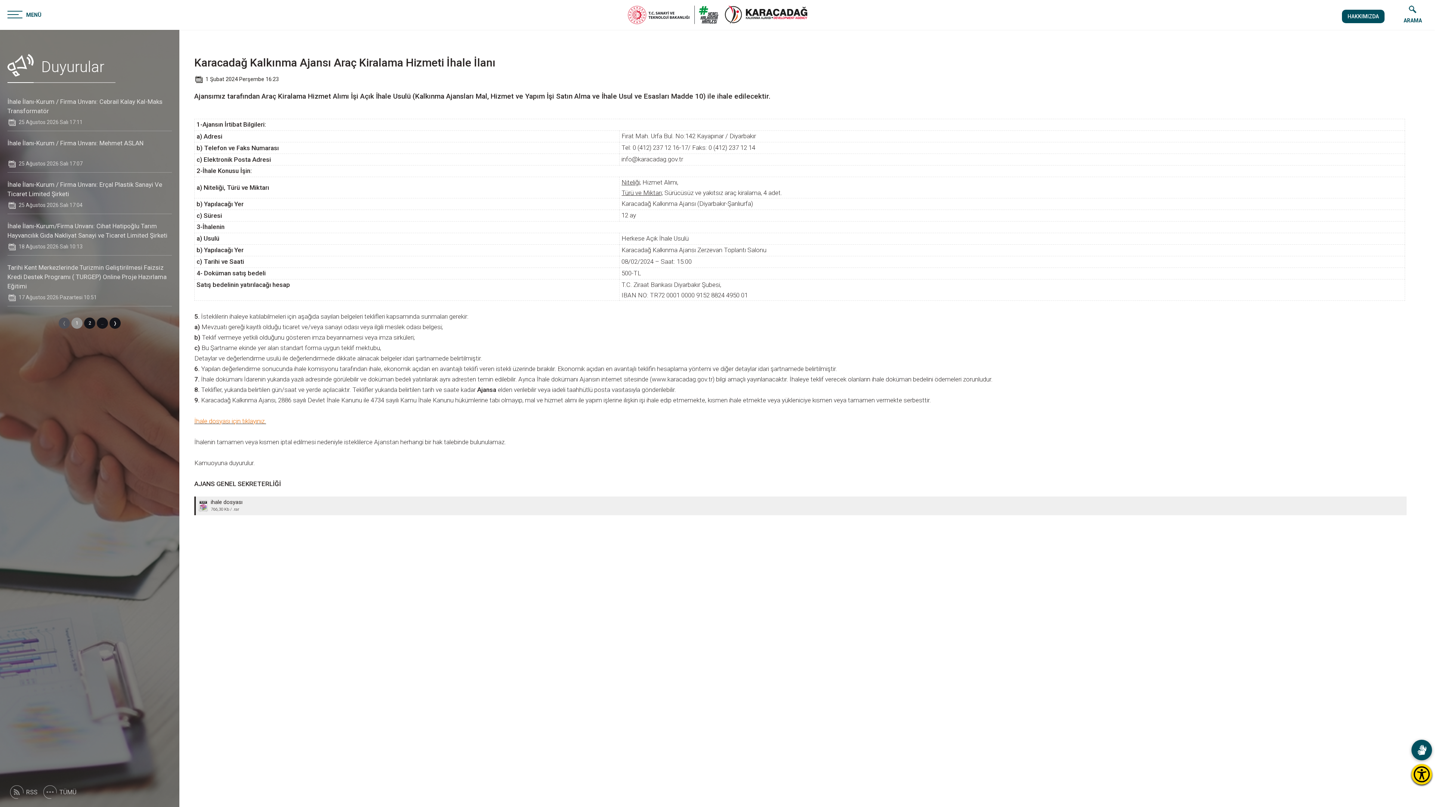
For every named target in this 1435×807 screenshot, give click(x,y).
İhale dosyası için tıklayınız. (230, 421)
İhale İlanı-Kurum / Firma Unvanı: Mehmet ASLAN (75, 143)
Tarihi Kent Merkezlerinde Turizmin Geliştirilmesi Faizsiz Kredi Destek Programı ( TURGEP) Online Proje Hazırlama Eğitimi (87, 277)
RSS (31, 792)
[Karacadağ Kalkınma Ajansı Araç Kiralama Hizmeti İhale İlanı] (766, 15)
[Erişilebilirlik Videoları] (1421, 750)
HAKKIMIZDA (1363, 16)
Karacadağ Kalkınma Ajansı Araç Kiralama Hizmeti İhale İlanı (345, 62)
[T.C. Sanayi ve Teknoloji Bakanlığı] (673, 15)
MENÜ (33, 15)
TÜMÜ (68, 792)
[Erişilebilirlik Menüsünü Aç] (1421, 774)
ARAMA (1413, 21)
